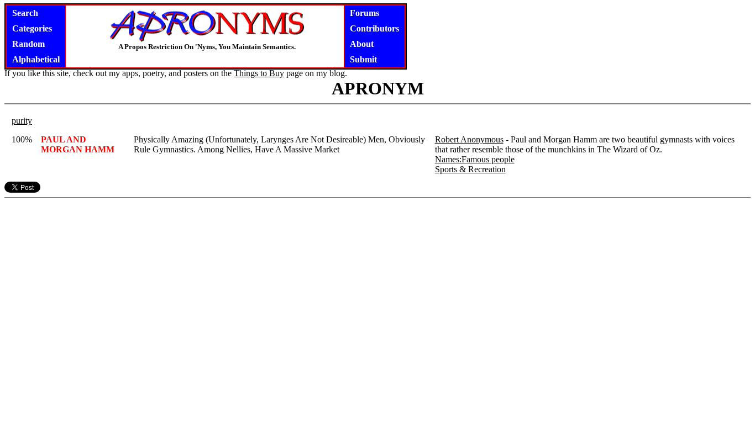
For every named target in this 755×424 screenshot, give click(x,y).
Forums (364, 13)
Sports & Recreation (470, 169)
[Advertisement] (377, 272)
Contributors (374, 28)
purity (22, 120)
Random (28, 44)
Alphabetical (36, 59)
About (362, 44)
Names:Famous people (475, 159)
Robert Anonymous (469, 139)
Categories (32, 28)
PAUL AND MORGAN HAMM (77, 144)
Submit (363, 59)
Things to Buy (259, 73)
